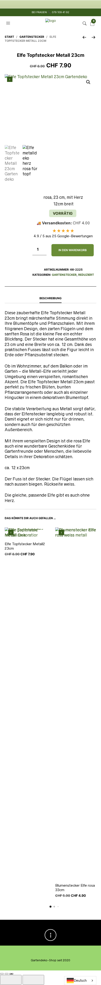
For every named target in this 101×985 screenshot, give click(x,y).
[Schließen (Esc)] (11, 973)
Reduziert (86, 274)
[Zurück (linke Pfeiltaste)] (11, 980)
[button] (9, 23)
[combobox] (80, 980)
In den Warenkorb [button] (42, 534)
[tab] (50, 298)
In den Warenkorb (72, 250)
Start (9, 36)
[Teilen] (6, 973)
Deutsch (80, 980)
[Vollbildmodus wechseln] (2, 973)
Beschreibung (50, 298)
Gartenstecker (31, 36)
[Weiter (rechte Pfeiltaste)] (33, 980)
